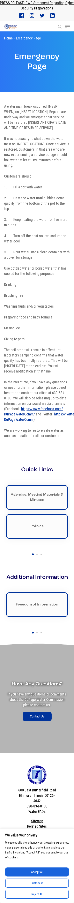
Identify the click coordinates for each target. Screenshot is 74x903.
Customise (37, 883)
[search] (59, 26)
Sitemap (37, 821)
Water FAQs (37, 811)
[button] (33, 554)
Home (8, 38)
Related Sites (37, 826)
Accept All (37, 872)
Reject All (37, 894)
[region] (37, 865)
